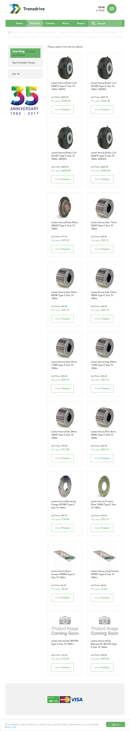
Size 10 (15, 73)
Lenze (64, 32)
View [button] (62, 109)
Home (19, 23)
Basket (114, 8)
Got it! (115, 724)
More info (10, 727)
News (65, 23)
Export (81, 23)
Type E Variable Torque (106, 32)
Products (37, 23)
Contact (50, 23)
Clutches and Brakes (46, 32)
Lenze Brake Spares (81, 32)
